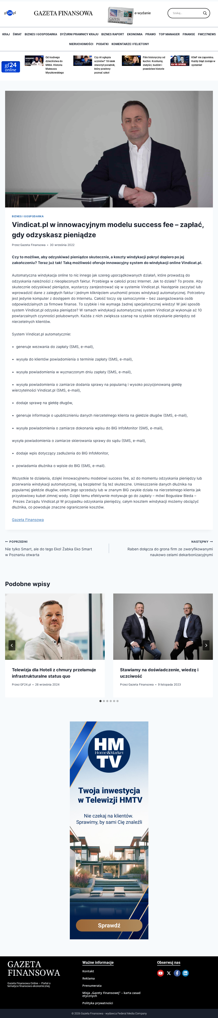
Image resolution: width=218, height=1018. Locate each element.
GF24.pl (25, 684)
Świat (17, 34)
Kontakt (88, 971)
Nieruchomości (81, 44)
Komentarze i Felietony (130, 44)
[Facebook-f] (177, 973)
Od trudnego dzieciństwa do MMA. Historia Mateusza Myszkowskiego (55, 65)
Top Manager (169, 34)
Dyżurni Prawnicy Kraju (79, 34)
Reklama (88, 978)
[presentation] (55, 626)
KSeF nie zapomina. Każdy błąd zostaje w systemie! (203, 61)
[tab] (100, 701)
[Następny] (206, 645)
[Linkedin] (185, 973)
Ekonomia (134, 34)
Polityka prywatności (97, 1003)
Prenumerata (92, 986)
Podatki (102, 44)
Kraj (6, 34)
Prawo (150, 34)
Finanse (189, 34)
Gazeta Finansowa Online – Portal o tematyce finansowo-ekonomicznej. (28, 985)
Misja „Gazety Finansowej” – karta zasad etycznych (111, 994)
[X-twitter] (168, 973)
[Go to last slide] (12, 645)
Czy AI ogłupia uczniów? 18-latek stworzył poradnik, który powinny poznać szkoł (104, 65)
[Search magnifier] (205, 13)
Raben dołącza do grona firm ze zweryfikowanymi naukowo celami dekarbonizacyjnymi (170, 548)
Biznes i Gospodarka (41, 34)
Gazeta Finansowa (33, 245)
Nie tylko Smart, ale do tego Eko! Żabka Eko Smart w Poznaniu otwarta (48, 548)
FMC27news (207, 34)
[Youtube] (160, 973)
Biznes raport (112, 34)
